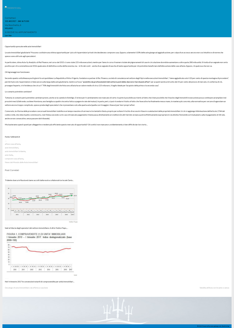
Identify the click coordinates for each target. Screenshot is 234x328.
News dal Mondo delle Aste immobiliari (21, 162)
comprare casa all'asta (14, 158)
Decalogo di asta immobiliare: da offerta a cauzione (26, 287)
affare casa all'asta (12, 144)
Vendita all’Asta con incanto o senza (214, 287)
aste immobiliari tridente (15, 151)
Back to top (225, 326)
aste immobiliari (11, 147)
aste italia (9, 155)
